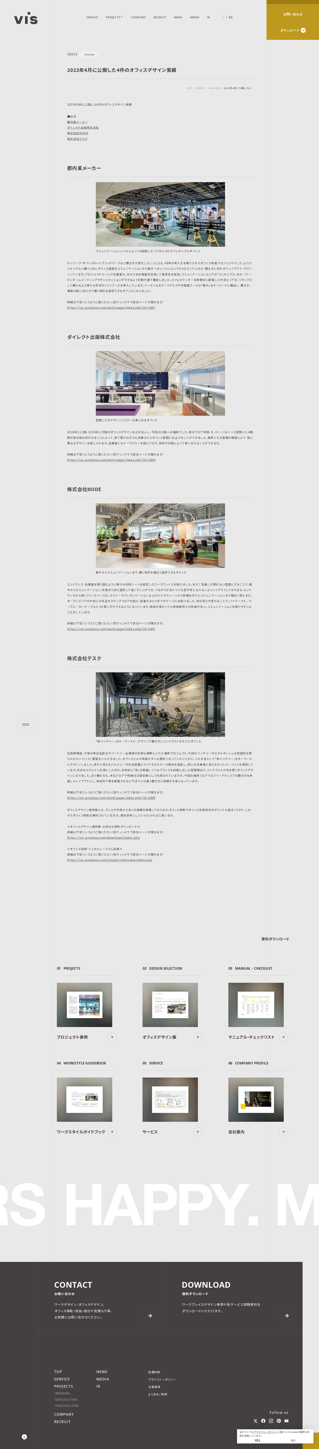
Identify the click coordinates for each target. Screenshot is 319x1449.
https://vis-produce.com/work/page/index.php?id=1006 (111, 798)
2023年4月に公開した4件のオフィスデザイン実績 (239, 88)
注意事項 (154, 1386)
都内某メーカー (77, 122)
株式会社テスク (77, 139)
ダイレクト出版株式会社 (83, 127)
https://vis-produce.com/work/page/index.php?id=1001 (111, 307)
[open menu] (25, 724)
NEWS (200, 88)
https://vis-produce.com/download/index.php (103, 837)
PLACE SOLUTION (67, 1405)
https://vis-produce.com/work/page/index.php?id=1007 (111, 629)
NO (293, 1440)
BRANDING (62, 1393)
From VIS (213, 88)
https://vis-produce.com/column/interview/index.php (109, 860)
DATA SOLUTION (66, 1399)
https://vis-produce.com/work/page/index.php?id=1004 (111, 460)
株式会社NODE (77, 133)
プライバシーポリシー (266, 1432)
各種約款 (154, 1372)
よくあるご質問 (157, 1394)
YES (257, 1440)
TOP (189, 88)
